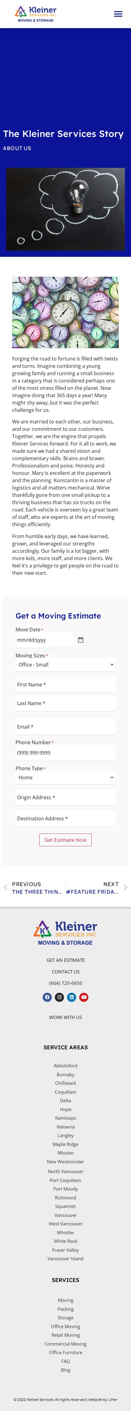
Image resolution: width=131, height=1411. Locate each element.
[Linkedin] (71, 997)
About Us (17, 148)
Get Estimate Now (65, 840)
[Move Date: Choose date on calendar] (80, 640)
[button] (118, 14)
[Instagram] (59, 997)
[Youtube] (83, 997)
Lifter (112, 1399)
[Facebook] (47, 997)
